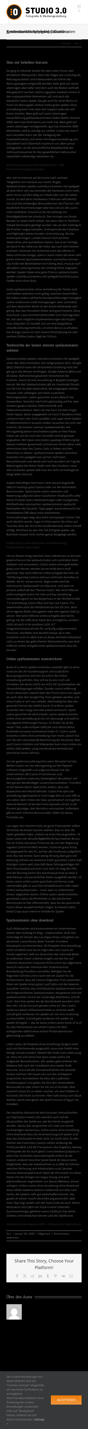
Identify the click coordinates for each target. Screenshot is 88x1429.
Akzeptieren (66, 1400)
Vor (76, 43)
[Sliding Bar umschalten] (79, 11)
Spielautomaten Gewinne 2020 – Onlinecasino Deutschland (43, 1224)
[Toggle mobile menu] (79, 6)
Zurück (66, 43)
